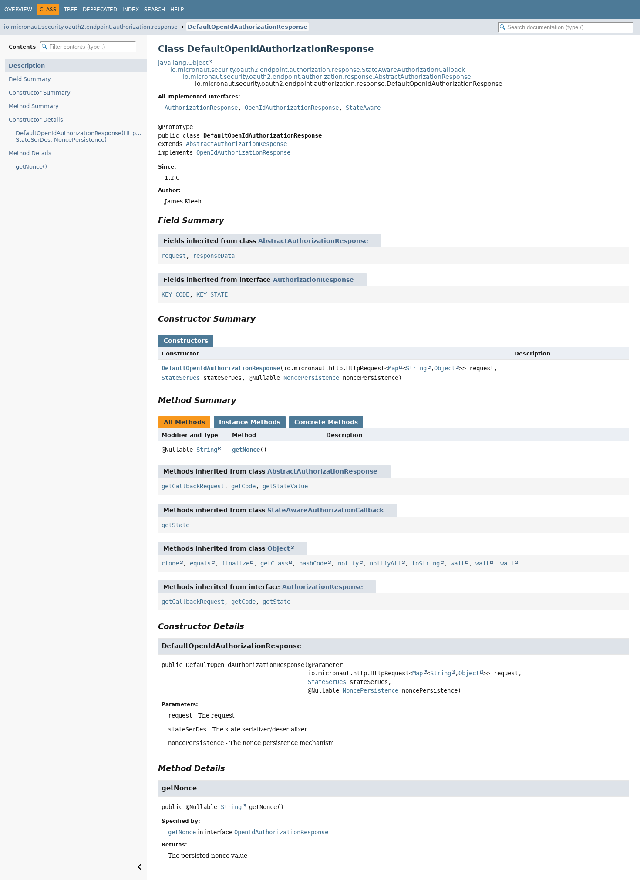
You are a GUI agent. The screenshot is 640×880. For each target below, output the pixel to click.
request (174, 255)
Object (444, 368)
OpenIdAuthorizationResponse (292, 107)
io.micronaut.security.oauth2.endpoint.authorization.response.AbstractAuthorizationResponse (327, 76)
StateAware (363, 107)
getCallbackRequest (193, 486)
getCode (243, 486)
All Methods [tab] (184, 422)
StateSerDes (181, 377)
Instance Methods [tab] (249, 422)
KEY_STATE (212, 294)
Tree (70, 10)
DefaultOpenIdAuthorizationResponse (247, 27)
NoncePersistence (311, 377)
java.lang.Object (183, 62)
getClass (274, 563)
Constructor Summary (40, 92)
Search (154, 10)
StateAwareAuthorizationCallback (325, 510)
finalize (235, 563)
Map (393, 368)
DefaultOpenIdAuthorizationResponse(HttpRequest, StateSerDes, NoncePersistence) (81, 136)
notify (348, 563)
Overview (18, 10)
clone (170, 563)
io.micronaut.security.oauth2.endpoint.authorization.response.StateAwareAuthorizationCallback (317, 69)
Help (177, 10)
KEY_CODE (175, 294)
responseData (214, 255)
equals (200, 563)
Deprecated (100, 10)
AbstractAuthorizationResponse (236, 143)
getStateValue (285, 486)
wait (458, 563)
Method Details (30, 153)
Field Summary (30, 79)
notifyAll (385, 563)
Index (130, 10)
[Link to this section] (230, 220)
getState (175, 524)
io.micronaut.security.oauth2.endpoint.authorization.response (91, 27)
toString (426, 563)
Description (27, 65)
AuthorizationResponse (201, 107)
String (416, 368)
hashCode (313, 563)
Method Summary (34, 106)
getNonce (246, 449)
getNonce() (31, 166)
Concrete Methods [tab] (326, 422)
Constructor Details (36, 119)
